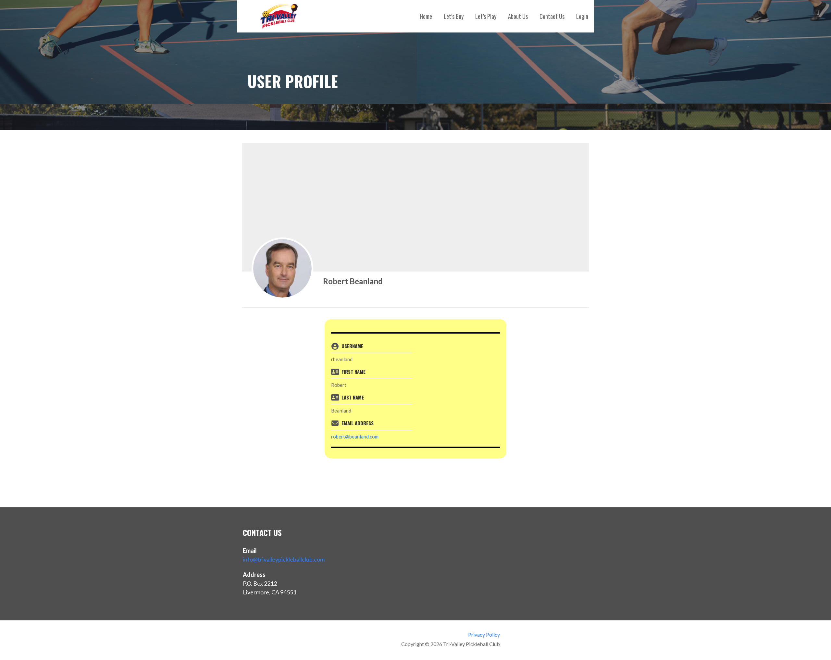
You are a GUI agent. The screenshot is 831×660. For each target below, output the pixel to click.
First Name (353, 371)
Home (426, 16)
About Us (518, 16)
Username (352, 345)
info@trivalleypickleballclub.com (284, 559)
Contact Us (552, 16)
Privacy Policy (484, 634)
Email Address (357, 422)
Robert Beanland (353, 281)
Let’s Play (485, 16)
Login (582, 16)
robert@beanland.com (354, 436)
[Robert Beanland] (282, 268)
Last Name (352, 397)
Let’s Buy (454, 16)
